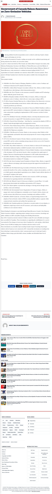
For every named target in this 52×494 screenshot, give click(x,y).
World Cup (5, 437)
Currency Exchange (44, 477)
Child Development (32, 477)
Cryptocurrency (10, 425)
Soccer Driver (32, 468)
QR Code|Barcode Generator (44, 454)
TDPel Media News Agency (26, 1)
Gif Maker (33, 453)
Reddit (26, 286)
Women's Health (44, 471)
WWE (10, 437)
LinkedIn (33, 286)
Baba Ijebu (18, 420)
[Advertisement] (26, 243)
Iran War (11, 427)
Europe (21, 425)
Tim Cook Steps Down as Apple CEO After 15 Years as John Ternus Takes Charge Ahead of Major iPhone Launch (28, 364)
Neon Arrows (44, 463)
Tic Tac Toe (44, 460)
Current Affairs (32, 4)
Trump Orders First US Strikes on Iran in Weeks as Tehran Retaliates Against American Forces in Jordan (27, 349)
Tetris (44, 466)
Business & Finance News (45, 4)
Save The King (32, 466)
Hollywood (5, 427)
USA (20, 434)
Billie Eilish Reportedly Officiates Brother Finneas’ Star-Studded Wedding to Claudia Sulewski (27, 343)
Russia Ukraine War (12, 432)
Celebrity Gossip (16, 422)
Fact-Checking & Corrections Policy (10, 462)
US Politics (15, 434)
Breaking (5, 4)
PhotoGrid (33, 457)
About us (4, 449)
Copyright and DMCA (6, 455)
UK (3, 434)
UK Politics (8, 434)
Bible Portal (44, 468)
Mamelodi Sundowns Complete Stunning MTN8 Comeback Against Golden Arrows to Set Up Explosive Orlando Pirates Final (27, 402)
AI (3, 420)
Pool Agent (21, 429)
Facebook (12, 286)
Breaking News (25, 4)
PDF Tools (33, 450)
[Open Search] (50, 1)
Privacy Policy (5, 468)
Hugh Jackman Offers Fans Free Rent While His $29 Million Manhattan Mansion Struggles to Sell (27, 337)
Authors (3, 451)
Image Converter (44, 450)
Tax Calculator (44, 474)
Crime (4, 425)
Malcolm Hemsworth (10, 16)
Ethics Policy (5, 460)
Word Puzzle (44, 457)
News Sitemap (14, 442)
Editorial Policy (5, 458)
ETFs (17, 425)
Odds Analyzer (33, 480)
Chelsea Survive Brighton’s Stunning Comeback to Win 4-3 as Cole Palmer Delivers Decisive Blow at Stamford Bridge (28, 391)
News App (4, 464)
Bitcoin (4, 422)
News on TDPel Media (6, 466)
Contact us (19, 4)
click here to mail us (36, 491)
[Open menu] (2, 1)
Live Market (33, 471)
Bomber (32, 463)
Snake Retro (32, 460)
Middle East (5, 429)
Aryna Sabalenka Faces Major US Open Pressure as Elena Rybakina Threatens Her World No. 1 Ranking (29, 396)
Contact (3, 453)
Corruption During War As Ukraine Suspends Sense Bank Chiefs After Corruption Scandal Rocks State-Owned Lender (28, 355)
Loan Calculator (33, 474)
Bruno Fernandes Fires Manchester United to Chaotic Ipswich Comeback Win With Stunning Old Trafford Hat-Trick (27, 386)
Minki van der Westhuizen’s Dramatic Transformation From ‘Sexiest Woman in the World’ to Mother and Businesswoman (28, 369)
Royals (4, 432)
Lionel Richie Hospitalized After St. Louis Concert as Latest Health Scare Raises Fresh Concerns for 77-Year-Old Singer (28, 380)
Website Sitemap (5, 442)
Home (9, 4)
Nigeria (11, 429)
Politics (37, 4)
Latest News (13, 4)
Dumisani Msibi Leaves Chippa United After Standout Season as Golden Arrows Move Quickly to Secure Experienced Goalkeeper (27, 375)
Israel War (17, 427)
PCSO (16, 429)
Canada (9, 422)
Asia (7, 420)
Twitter (19, 286)
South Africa (20, 432)
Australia (12, 420)
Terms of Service (5, 472)
